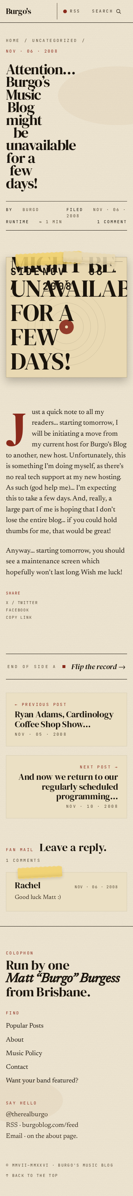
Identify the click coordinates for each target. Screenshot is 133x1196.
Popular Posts (25, 1026)
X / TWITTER (22, 602)
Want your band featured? (42, 1081)
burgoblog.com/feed (50, 1125)
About (15, 1040)
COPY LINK (19, 617)
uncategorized (54, 40)
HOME (13, 40)
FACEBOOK (17, 610)
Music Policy (24, 1053)
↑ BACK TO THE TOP (32, 1175)
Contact (17, 1067)
